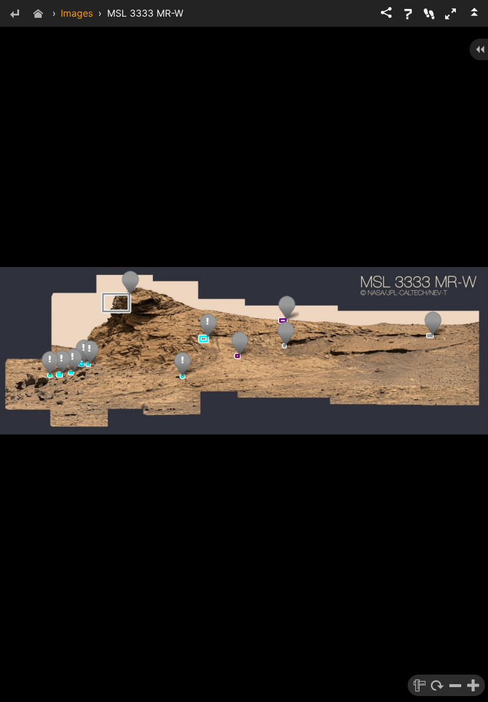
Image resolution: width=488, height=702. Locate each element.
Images (77, 13)
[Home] (38, 14)
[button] (450, 13)
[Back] (14, 14)
